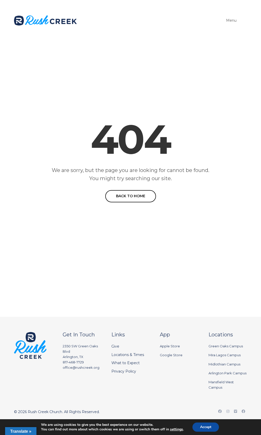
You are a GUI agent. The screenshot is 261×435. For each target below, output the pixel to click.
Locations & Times (127, 354)
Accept (205, 427)
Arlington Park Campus (227, 373)
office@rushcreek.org (81, 367)
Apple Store (170, 346)
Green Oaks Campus (225, 346)
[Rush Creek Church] (45, 20)
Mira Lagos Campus (224, 355)
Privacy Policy (123, 371)
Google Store (171, 355)
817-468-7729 (73, 362)
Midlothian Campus (224, 364)
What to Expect (125, 363)
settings (176, 429)
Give (115, 346)
